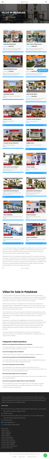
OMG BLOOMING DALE (9, 44)
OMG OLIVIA (29, 69)
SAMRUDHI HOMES (8, 94)
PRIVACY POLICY (22, 456)
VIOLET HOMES (30, 167)
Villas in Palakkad (6, 435)
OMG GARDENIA (8, 215)
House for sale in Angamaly (8, 441)
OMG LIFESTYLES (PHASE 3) (11, 191)
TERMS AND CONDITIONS (32, 456)
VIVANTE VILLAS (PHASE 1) (33, 119)
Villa (19, 49)
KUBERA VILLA (30, 143)
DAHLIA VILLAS (7, 119)
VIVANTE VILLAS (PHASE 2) (11, 143)
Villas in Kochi (5, 428)
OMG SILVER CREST (31, 94)
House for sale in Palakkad (8, 444)
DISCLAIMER (14, 456)
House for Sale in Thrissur (8, 439)
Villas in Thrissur (5, 430)
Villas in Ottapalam (6, 433)
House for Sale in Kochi (7, 448)
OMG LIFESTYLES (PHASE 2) (34, 191)
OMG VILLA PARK (8, 237)
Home (4, 14)
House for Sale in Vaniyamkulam (9, 446)
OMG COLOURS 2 (31, 215)
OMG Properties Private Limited (33, 49)
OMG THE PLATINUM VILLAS (34, 44)
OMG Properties (15, 49)
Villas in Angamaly (6, 432)
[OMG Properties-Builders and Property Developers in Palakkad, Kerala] (24, 2)
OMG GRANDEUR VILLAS (10, 69)
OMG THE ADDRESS (31, 237)
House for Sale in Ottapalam (9, 442)
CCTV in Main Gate (8, 49)
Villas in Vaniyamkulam (7, 437)
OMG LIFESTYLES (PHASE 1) (11, 167)
